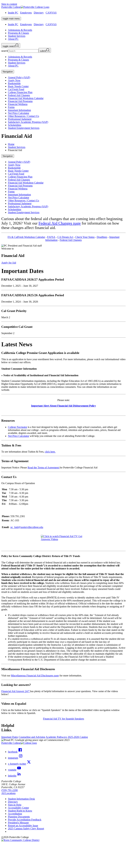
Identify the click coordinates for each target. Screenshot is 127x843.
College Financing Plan (20, 92)
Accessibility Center (18, 807)
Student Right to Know (20, 810)
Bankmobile (14, 83)
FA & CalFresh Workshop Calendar (26, 237)
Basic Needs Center (18, 86)
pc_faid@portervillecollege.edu (26, 527)
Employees (26, 12)
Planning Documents (19, 816)
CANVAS (51, 12)
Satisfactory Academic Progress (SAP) (28, 122)
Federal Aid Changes (19, 95)
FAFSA (51, 237)
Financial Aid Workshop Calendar (25, 98)
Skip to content (9, 4)
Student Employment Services (23, 128)
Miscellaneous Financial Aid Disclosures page (35, 675)
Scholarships (14, 125)
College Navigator (17, 427)
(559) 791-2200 (9, 790)
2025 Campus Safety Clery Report (26, 828)
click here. (50, 451)
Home (11, 144)
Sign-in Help (14, 804)
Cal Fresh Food (16, 89)
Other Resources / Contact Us (23, 116)
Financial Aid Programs (20, 101)
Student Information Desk (21, 798)
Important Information (19, 110)
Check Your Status (85, 237)
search (4, 50)
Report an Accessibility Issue (23, 825)
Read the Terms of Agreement (44, 467)
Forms (11, 107)
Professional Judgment (19, 119)
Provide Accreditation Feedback (24, 819)
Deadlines (102, 237)
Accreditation (15, 813)
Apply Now (14, 80)
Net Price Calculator (18, 113)
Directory (39, 12)
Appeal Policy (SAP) (19, 77)
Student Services (16, 147)
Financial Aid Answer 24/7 (15, 691)
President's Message (18, 822)
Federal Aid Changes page (60, 223)
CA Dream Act (65, 237)
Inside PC (13, 12)
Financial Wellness (17, 104)
